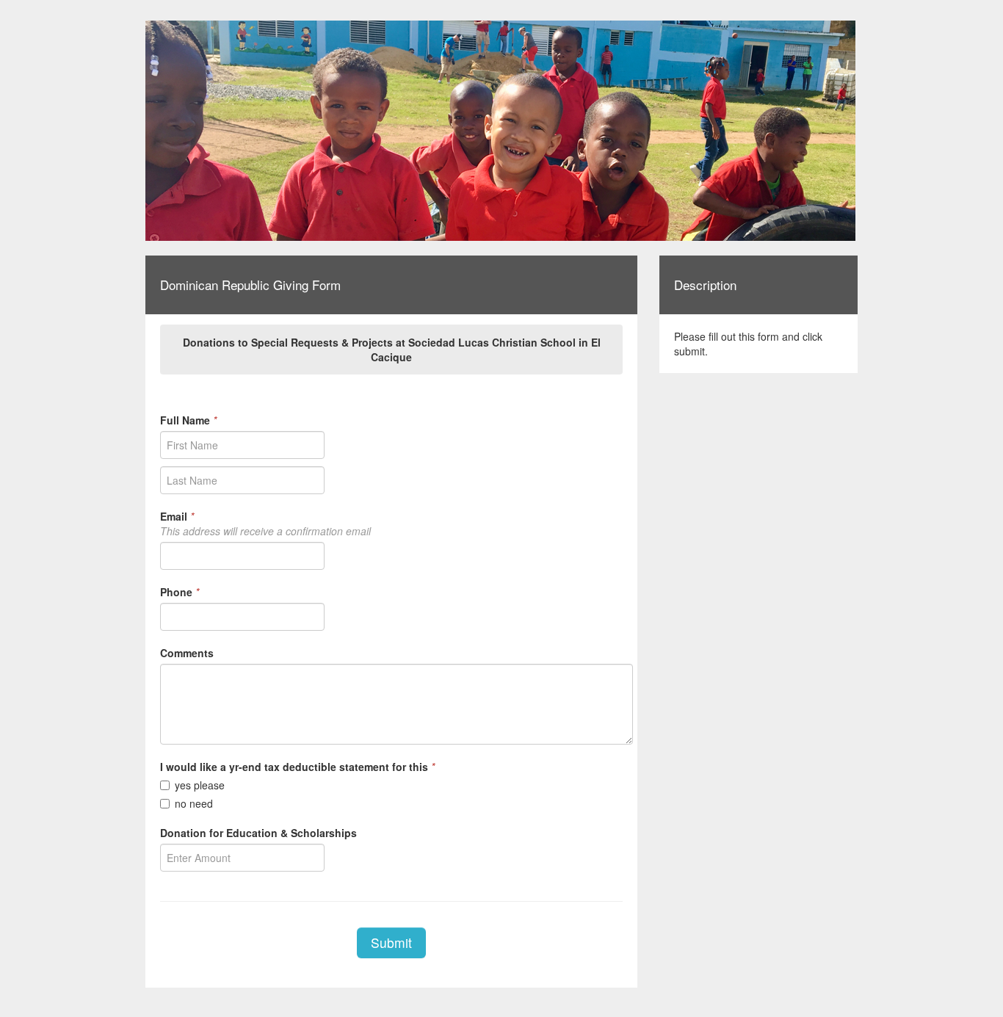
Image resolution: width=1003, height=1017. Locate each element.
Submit (391, 942)
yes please (200, 785)
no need (194, 803)
